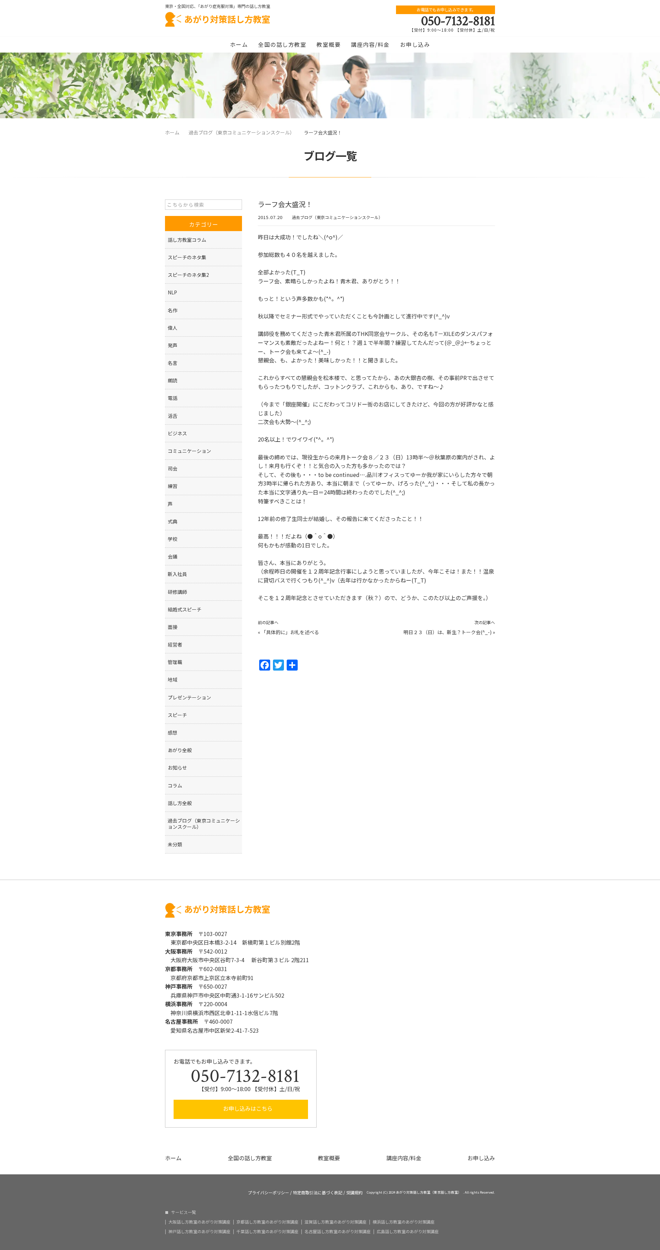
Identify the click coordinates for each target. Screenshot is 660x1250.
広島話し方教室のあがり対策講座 (408, 1231)
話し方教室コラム (187, 239)
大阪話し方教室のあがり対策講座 (199, 1222)
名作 (172, 310)
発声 (172, 345)
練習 (172, 485)
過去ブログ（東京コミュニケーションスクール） (337, 217)
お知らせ (177, 767)
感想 (172, 732)
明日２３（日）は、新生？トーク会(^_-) (448, 632)
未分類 (175, 844)
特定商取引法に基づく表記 (317, 1193)
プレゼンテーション (189, 697)
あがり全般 (180, 750)
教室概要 (329, 44)
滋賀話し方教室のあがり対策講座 (335, 1222)
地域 (172, 679)
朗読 (172, 380)
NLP (172, 292)
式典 (172, 521)
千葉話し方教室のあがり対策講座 (267, 1231)
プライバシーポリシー (268, 1193)
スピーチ (177, 714)
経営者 (175, 644)
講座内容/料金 (370, 44)
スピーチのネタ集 (187, 257)
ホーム (239, 44)
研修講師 (177, 591)
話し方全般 (180, 803)
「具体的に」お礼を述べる (290, 632)
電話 (172, 397)
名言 (172, 362)
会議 (172, 556)
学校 (172, 538)
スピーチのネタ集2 (188, 274)
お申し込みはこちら (247, 1108)
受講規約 (354, 1193)
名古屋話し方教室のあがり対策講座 (338, 1231)
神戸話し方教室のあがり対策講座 (199, 1231)
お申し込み (415, 44)
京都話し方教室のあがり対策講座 (267, 1222)
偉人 (172, 327)
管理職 (175, 662)
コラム (175, 785)
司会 (172, 468)
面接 (172, 626)
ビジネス (177, 433)
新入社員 (177, 573)
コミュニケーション (189, 450)
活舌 (172, 415)
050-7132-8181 (458, 21)
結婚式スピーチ (184, 609)
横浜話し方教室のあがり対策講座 (403, 1222)
